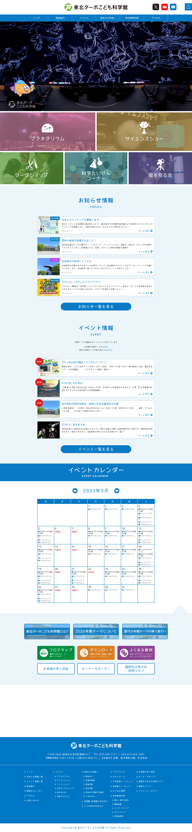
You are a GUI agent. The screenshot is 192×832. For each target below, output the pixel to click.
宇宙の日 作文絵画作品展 (145, 510)
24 (123, 569)
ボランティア (119, 812)
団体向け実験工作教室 (95, 792)
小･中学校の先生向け (93, 806)
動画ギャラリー (146, 786)
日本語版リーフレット (123, 781)
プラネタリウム (94, 509)
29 (89, 587)
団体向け (89, 776)
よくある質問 (119, 791)
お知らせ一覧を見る (96, 307)
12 (39, 546)
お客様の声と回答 (147, 772)
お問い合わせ (33, 800)
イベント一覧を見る (96, 449)
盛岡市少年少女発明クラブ (151, 781)
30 (106, 587)
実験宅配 (89, 784)
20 (56, 569)
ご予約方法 (90, 796)
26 (39, 587)
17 (123, 546)
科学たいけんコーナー (66, 788)
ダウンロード (119, 777)
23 (106, 569)
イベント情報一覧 (35, 781)
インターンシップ (121, 808)
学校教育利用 (119, 796)
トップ (36, 18)
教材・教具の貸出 (121, 800)
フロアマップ (119, 772)
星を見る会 (61, 792)
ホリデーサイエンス (145, 518)
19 (39, 569)
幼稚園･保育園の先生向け (96, 801)
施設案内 (60, 18)
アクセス (155, 18)
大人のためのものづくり (145, 550)
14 (73, 546)
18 (139, 546)
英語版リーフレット (122, 786)
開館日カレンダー (35, 791)
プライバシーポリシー (149, 791)
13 (56, 546)
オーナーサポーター (148, 777)
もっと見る (144, 231)
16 (106, 546)
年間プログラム (63, 796)
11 (139, 528)
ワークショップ (144, 522)
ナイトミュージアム (145, 514)
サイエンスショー (64, 780)
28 (73, 587)
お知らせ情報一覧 (35, 777)
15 (89, 546)
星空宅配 (89, 788)
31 (123, 587)
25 (139, 569)
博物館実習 (118, 816)
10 (123, 528)
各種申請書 (90, 780)
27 (56, 587)
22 (89, 569)
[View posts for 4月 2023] (117, 490)
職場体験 (118, 804)
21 (73, 569)
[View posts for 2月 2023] (75, 490)
